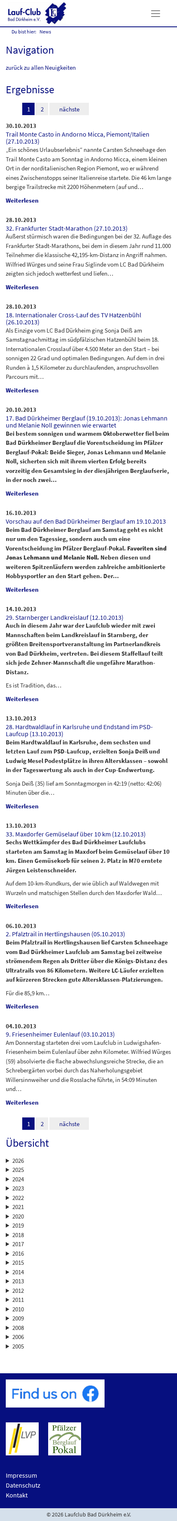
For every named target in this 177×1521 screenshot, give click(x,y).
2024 (18, 1179)
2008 (18, 1328)
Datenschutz (23, 1485)
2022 (18, 1198)
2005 (18, 1346)
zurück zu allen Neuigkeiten (41, 67)
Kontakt (17, 1495)
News (45, 31)
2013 (18, 1281)
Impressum (21, 1475)
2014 (18, 1272)
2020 (18, 1216)
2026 (18, 1160)
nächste (69, 109)
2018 (18, 1235)
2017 (18, 1244)
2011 (18, 1300)
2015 (18, 1262)
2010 (18, 1309)
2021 (18, 1207)
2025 (18, 1170)
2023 (18, 1188)
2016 (18, 1253)
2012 (18, 1290)
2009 (18, 1318)
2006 (18, 1337)
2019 (18, 1225)
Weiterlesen (22, 200)
